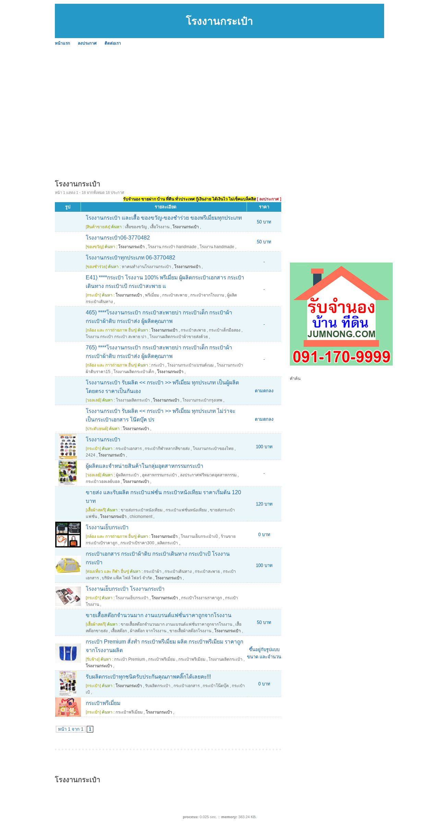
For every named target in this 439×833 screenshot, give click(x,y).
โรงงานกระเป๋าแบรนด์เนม (190, 365)
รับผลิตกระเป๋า (157, 685)
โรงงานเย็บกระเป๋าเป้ (199, 536)
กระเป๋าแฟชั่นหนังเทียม (186, 510)
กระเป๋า (157, 365)
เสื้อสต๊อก (119, 630)
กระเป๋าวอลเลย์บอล (103, 481)
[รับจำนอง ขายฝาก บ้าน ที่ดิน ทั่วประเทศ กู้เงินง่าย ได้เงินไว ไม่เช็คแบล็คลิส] (341, 364)
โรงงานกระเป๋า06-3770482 (118, 238)
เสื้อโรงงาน (159, 226)
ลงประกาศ (87, 43)
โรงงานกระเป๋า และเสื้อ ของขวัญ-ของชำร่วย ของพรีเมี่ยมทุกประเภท (164, 218)
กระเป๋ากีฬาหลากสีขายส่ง (167, 448)
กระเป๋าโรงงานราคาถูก (201, 597)
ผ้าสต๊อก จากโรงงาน (148, 630)
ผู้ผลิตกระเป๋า (127, 475)
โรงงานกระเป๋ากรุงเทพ (202, 400)
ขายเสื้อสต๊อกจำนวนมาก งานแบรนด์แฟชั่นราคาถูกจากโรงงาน (159, 615)
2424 (90, 455)
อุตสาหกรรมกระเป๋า (159, 475)
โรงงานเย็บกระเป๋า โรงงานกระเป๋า (125, 589)
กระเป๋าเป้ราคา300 (137, 543)
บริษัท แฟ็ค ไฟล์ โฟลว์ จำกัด (127, 578)
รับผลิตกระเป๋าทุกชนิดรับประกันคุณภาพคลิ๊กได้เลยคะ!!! (148, 677)
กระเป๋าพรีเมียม (191, 659)
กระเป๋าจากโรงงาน (207, 295)
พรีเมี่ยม (152, 295)
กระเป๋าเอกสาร (129, 448)
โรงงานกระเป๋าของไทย (213, 448)
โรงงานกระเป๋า (103, 439)
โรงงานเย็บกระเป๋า (107, 527)
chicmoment (141, 516)
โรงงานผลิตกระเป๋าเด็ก (134, 371)
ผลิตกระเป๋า (167, 543)
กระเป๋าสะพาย (174, 295)
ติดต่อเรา (113, 43)
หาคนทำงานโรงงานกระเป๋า (146, 266)
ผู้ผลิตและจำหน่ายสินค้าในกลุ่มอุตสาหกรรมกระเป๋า (144, 466)
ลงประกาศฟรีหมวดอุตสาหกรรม (208, 475)
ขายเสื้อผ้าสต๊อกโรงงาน (190, 630)
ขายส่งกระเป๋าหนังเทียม (142, 510)
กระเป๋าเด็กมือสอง (224, 330)
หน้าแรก (62, 43)
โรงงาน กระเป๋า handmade (172, 246)
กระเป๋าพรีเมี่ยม (161, 659)
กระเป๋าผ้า (153, 571)
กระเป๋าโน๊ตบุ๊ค (216, 685)
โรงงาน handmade (217, 246)
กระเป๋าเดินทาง (178, 571)
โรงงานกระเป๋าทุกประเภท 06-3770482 (130, 258)
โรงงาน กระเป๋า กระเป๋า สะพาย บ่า (116, 336)
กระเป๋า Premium (129, 659)
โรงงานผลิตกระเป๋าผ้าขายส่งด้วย (179, 336)
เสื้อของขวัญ (136, 226)
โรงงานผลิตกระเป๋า (133, 400)
